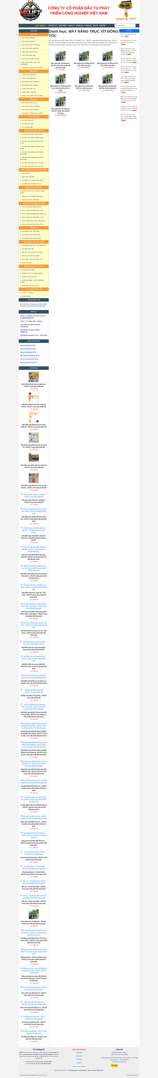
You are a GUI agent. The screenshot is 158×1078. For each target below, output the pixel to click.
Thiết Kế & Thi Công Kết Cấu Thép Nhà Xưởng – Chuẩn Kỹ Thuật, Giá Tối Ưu (129, 108)
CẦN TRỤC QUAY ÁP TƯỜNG (30, 106)
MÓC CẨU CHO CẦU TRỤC (29, 285)
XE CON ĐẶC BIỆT (26, 127)
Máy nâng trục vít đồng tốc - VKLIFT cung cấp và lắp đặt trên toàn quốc (60, 65)
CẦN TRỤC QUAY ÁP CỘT (29, 102)
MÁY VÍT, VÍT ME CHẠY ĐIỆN (29, 256)
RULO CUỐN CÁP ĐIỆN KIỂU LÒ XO (32, 217)
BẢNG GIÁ (79, 25)
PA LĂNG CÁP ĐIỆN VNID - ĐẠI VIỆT (32, 166)
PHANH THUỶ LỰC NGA (28, 277)
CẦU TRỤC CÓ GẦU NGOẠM (29, 59)
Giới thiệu (79, 1059)
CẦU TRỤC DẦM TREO (28, 55)
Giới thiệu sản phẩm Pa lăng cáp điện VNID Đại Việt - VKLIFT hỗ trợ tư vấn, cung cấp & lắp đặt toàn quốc (34, 771)
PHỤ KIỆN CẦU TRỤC (27, 270)
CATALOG (88, 25)
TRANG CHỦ (52, 25)
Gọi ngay (114, 1065)
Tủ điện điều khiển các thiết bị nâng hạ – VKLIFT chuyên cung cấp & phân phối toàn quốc (33, 807)
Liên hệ (79, 1062)
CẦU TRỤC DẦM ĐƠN (27, 38)
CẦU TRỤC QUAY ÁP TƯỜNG (30, 45)
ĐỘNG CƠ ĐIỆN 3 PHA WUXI (29, 200)
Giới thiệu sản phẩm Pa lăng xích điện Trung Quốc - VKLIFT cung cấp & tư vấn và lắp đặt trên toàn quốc (34, 714)
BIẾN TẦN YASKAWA (27, 177)
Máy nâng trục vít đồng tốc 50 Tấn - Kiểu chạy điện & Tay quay (60, 88)
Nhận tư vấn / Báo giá (79, 1066)
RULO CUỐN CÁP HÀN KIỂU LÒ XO (31, 224)
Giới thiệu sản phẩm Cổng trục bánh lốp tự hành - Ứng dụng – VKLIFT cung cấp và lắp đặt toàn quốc (33, 614)
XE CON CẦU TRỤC (27, 123)
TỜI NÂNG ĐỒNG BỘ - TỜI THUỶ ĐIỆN (33, 245)
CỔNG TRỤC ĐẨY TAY (27, 88)
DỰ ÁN (95, 25)
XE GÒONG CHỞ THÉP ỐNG (29, 231)
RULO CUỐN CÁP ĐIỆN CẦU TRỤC (31, 210)
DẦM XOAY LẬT (25, 263)
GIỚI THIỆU (63, 25)
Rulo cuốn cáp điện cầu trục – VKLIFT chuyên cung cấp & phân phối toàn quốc (34, 824)
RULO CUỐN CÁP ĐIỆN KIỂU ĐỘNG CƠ (33, 214)
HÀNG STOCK (26, 296)
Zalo (125, 1065)
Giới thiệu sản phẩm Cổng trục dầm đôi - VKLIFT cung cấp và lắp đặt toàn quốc (34, 519)
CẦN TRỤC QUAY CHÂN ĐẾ (29, 109)
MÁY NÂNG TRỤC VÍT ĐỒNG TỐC (31, 259)
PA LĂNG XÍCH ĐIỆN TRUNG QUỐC (31, 137)
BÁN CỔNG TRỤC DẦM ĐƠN (29, 81)
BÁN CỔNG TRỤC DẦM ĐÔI (29, 85)
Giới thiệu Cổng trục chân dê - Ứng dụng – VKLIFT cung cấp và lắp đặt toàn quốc (34, 595)
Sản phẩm (79, 1056)
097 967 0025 (114, 1059)
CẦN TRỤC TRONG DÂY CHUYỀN (31, 113)
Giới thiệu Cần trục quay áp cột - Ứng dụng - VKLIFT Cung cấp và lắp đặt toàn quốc (34, 633)
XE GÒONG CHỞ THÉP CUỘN (30, 235)
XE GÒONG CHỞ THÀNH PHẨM (30, 238)
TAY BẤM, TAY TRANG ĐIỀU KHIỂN (31, 180)
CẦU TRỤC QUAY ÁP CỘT (29, 52)
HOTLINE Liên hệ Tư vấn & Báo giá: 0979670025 (129, 41)
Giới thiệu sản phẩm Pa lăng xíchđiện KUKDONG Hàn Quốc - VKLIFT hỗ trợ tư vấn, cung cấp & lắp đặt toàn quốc (34, 733)
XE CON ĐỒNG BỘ (26, 120)
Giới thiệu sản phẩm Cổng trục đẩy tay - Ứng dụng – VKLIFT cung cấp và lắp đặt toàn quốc (33, 576)
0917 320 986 (31, 306)
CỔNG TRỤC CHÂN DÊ (28, 92)
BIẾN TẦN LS (25, 173)
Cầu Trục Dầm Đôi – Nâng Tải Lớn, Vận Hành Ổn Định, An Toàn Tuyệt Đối (129, 60)
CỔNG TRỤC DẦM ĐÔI (28, 78)
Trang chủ (79, 1052)
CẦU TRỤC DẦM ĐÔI (27, 41)
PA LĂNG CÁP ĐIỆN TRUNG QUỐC (31, 134)
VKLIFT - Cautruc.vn (27, 292)
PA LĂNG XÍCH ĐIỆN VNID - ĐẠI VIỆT (32, 163)
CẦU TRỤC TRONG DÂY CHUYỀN (31, 67)
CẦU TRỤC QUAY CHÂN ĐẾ (29, 48)
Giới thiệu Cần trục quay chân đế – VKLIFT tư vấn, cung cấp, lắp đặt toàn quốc (34, 666)
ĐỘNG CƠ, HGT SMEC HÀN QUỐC (31, 196)
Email (120, 1065)
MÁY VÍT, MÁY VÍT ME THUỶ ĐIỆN (31, 252)
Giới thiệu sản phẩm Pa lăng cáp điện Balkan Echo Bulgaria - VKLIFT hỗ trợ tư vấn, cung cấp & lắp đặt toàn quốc (34, 752)
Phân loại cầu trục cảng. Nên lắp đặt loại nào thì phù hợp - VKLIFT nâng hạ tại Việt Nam (34, 978)
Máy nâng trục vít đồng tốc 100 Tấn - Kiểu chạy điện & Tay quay (60, 111)
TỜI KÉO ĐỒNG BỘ (27, 249)
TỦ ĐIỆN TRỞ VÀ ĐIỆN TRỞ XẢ (30, 184)
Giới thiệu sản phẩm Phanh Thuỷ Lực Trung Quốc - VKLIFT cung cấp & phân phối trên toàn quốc (33, 940)
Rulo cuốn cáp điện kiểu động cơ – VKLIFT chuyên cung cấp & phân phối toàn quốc (33, 843)
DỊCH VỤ (71, 25)
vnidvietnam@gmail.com (119, 1061)
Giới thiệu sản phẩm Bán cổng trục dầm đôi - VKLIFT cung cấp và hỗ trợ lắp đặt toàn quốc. (33, 557)
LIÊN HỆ (102, 25)
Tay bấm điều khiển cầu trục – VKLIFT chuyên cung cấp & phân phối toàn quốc (34, 788)
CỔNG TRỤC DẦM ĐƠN (28, 75)
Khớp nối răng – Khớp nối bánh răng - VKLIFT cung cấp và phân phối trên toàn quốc (34, 959)
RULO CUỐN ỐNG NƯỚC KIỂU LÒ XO (32, 221)
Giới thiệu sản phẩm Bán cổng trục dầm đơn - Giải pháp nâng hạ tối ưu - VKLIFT (33, 538)
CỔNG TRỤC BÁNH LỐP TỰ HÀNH (31, 95)
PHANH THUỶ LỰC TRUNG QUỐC (31, 273)
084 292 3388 (41, 306)
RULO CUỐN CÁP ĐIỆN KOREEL (31, 207)
